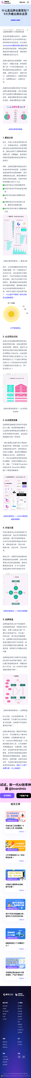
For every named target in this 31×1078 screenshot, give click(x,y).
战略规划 (20, 1024)
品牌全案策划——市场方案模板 (15, 611)
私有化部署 (5, 1059)
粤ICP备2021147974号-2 (24, 1075)
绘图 (19, 1021)
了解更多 (21, 832)
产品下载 (5, 1056)
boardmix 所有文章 (8, 30)
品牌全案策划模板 (15, 129)
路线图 (4, 1014)
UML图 (4, 1019)
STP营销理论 (15, 328)
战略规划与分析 (20, 30)
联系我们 (20, 1042)
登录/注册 (22, 2)
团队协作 (20, 1008)
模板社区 (5, 1042)
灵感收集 (20, 1032)
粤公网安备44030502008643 (10, 1075)
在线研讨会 (20, 1029)
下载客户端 (23, 796)
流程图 (4, 1008)
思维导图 (5, 1006)
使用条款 (5, 1064)
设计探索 (20, 1014)
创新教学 (20, 1016)
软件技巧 (20, 1006)
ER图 (4, 1016)
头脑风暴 (20, 1011)
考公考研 (20, 1019)
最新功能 (5, 1047)
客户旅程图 (5, 1011)
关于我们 (20, 1044)
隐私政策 (5, 1062)
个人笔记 (20, 1027)
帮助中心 (5, 1044)
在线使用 (7, 795)
